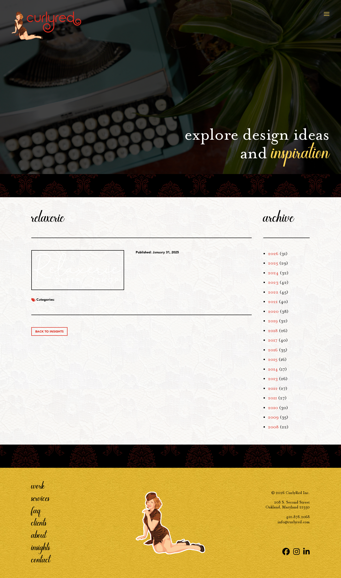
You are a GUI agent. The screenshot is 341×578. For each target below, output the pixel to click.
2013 (273, 378)
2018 (273, 330)
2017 (272, 340)
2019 (273, 321)
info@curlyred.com (294, 522)
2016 (273, 350)
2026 (273, 253)
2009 (273, 417)
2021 (273, 301)
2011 (272, 398)
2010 (273, 407)
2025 (273, 263)
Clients (39, 522)
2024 (273, 273)
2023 (273, 282)
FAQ (36, 510)
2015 (272, 359)
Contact (40, 559)
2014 (273, 369)
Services (40, 497)
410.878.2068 (298, 516)
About (38, 534)
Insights (40, 546)
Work (38, 485)
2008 (273, 427)
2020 (273, 311)
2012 (273, 388)
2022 (273, 292)
